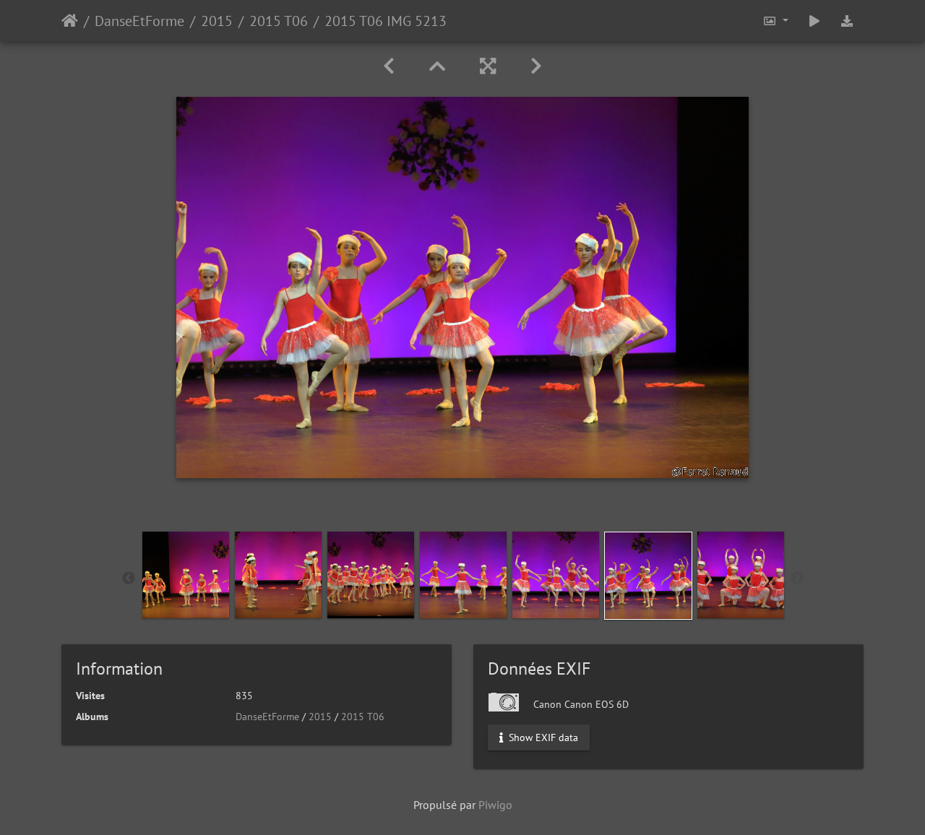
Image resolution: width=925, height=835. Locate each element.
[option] (185, 575)
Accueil (69, 21)
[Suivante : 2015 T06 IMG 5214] (536, 66)
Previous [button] (128, 578)
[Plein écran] (487, 66)
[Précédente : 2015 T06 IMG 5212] (389, 66)
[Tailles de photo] (775, 20)
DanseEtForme (139, 21)
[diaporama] (814, 20)
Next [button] (797, 578)
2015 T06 (278, 21)
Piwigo (495, 804)
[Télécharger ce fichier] (847, 20)
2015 (217, 21)
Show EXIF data (542, 737)
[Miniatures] (437, 66)
